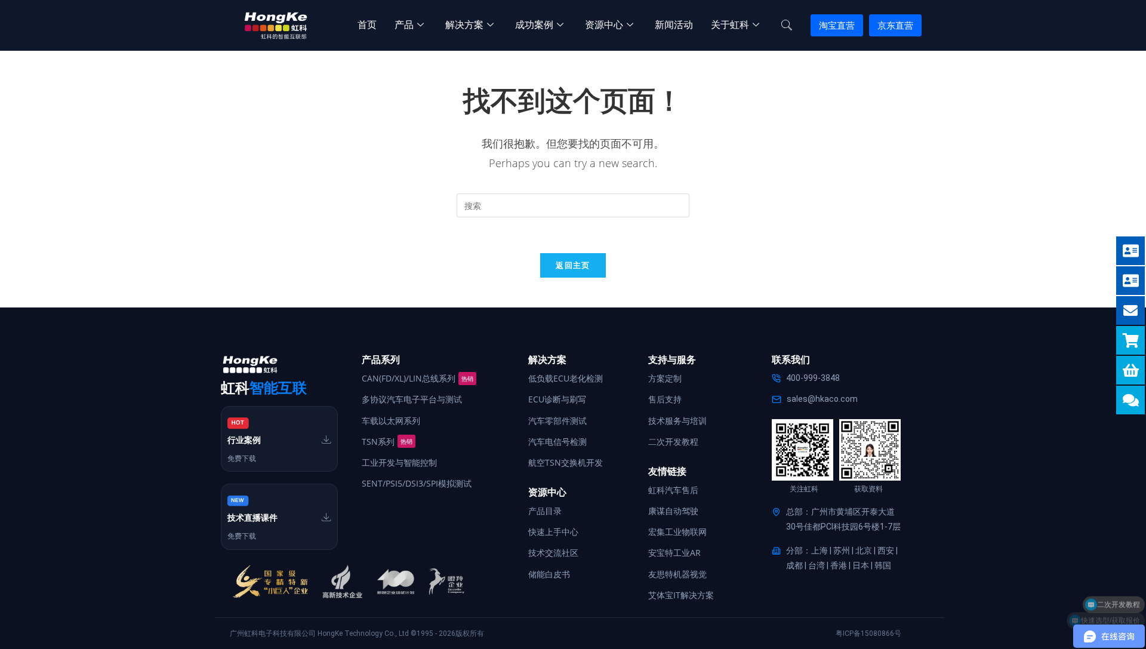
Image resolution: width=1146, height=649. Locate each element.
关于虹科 (730, 25)
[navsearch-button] (787, 26)
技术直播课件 (252, 517)
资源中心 (604, 25)
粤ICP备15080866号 (868, 633)
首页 (367, 25)
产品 (404, 25)
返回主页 (573, 265)
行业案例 (244, 440)
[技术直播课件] (326, 517)
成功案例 (534, 25)
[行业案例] (326, 439)
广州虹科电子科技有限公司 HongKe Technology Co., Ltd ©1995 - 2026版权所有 (357, 633)
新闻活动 (674, 25)
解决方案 (464, 25)
